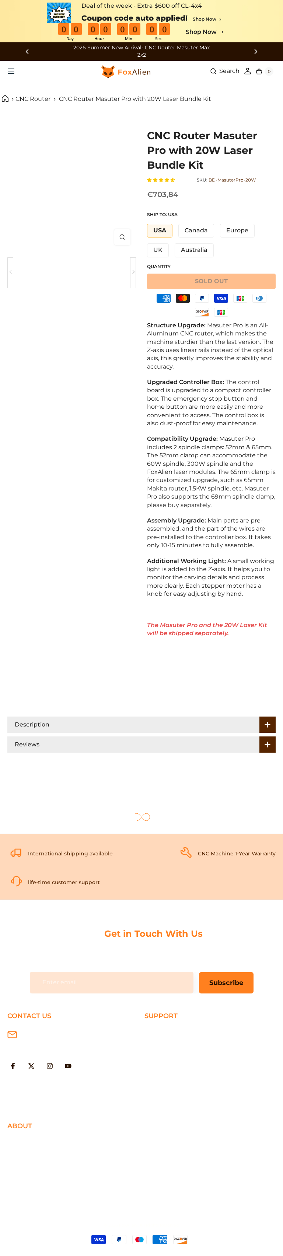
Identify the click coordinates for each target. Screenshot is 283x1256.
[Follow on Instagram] (49, 1066)
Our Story (21, 1142)
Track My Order (166, 1079)
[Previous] (10, 272)
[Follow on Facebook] (12, 1066)
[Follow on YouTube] (68, 1066)
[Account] (247, 71)
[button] (161, 180)
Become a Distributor (39, 1177)
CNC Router (32, 98)
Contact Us (23, 1165)
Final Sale (21, 1201)
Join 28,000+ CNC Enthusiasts (188, 1091)
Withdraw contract (172, 1103)
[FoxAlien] (141, 51)
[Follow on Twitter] (31, 1066)
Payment (158, 1043)
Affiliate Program (31, 1189)
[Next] (133, 272)
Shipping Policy (167, 1031)
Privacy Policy (27, 1153)
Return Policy (164, 1055)
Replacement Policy (174, 1067)
